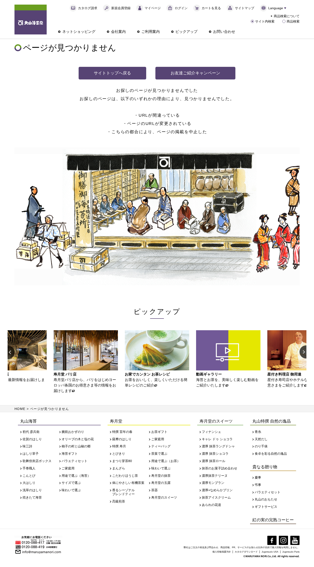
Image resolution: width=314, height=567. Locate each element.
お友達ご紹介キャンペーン (195, 73)
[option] (86, 362)
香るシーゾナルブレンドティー (123, 492)
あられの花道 (211, 505)
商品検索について (287, 16)
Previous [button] (11, 352)
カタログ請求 (87, 8)
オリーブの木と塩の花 (78, 439)
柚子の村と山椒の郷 (76, 446)
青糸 (258, 432)
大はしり (29, 483)
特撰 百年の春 (122, 432)
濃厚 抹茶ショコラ (215, 453)
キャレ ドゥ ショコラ (217, 439)
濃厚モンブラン (213, 483)
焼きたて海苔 (32, 497)
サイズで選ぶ (71, 483)
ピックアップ (186, 32)
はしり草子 (31, 453)
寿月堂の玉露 (161, 483)
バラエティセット (74, 461)
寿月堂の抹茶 (161, 475)
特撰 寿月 (119, 446)
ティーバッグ (161, 446)
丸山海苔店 (30, 19)
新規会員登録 (121, 8)
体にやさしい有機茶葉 (128, 483)
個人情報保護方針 (221, 551)
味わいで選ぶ (71, 490)
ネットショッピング (78, 32)
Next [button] (303, 352)
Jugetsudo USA (270, 551)
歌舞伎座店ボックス (37, 461)
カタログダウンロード (246, 551)
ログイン (181, 8)
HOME (20, 409)
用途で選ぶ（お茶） (165, 461)
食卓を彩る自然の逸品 (271, 453)
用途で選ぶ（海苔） (76, 475)
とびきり (118, 453)
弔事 (258, 485)
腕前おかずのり (73, 432)
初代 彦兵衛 (31, 432)
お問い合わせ (224, 32)
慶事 (258, 477)
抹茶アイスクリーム (216, 497)
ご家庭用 (68, 468)
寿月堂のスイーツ (164, 497)
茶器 (154, 490)
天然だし (261, 439)
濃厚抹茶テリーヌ (215, 475)
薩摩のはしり (121, 439)
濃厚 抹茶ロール (213, 461)
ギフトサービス (266, 506)
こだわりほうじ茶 (125, 475)
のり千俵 (261, 446)
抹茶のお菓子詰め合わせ (219, 468)
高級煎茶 (118, 501)
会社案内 (118, 32)
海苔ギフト (70, 453)
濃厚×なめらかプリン (217, 490)
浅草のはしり (32, 490)
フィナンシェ (211, 432)
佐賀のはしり (32, 439)
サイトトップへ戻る (112, 73)
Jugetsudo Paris (291, 551)
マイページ (153, 8)
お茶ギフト (159, 432)
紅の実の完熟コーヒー (273, 520)
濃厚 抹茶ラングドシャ (218, 446)
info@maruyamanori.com (41, 551)
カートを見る (211, 8)
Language (275, 8)
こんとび (29, 475)
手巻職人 (29, 468)
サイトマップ (244, 8)
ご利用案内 (150, 32)
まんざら (118, 468)
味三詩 (27, 446)
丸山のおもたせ (266, 499)
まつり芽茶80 (122, 461)
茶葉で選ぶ (159, 453)
